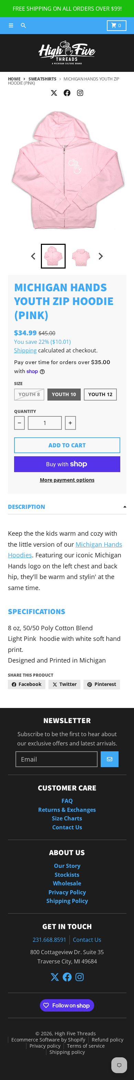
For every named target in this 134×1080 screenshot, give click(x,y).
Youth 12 (100, 394)
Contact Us (87, 939)
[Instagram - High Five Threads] (80, 93)
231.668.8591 (49, 939)
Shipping (25, 350)
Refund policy (107, 1040)
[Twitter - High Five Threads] (54, 93)
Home (14, 79)
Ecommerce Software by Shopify (48, 1040)
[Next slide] (100, 256)
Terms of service (86, 1046)
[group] (53, 256)
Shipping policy (67, 1052)
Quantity (25, 411)
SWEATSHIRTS (42, 79)
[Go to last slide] (34, 256)
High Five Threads (75, 1033)
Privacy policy (45, 1046)
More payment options (67, 480)
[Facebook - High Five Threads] (67, 93)
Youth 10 (64, 394)
